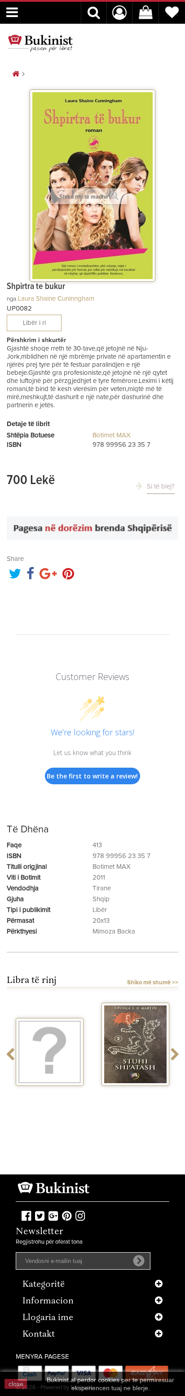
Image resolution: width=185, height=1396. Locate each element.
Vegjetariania (49, 1094)
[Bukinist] (40, 43)
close (16, 1383)
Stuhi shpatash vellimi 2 (136, 1097)
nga (11, 298)
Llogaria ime (47, 1318)
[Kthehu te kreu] (15, 74)
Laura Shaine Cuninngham (56, 298)
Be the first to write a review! (92, 776)
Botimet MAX (111, 435)
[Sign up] (138, 1260)
